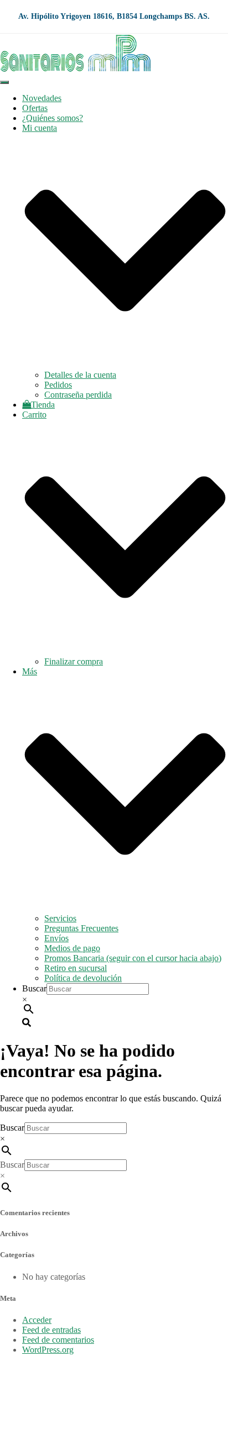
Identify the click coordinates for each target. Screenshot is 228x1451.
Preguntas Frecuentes (81, 928)
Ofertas (35, 108)
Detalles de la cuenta (80, 374)
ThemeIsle (209, 1368)
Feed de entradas (51, 1329)
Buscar (34, 988)
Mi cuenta (39, 1407)
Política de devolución (83, 978)
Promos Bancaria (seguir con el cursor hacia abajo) (132, 958)
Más (29, 1437)
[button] (125, 365)
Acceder (36, 1320)
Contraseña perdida (78, 394)
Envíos (56, 938)
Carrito (34, 1427)
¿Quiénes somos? (52, 118)
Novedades (41, 98)
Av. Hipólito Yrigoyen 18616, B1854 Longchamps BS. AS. (114, 16)
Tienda (43, 404)
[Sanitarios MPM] (76, 69)
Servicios (60, 918)
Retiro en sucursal (75, 968)
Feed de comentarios (58, 1339)
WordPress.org (48, 1349)
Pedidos (58, 384)
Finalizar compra (73, 661)
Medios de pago (72, 948)
